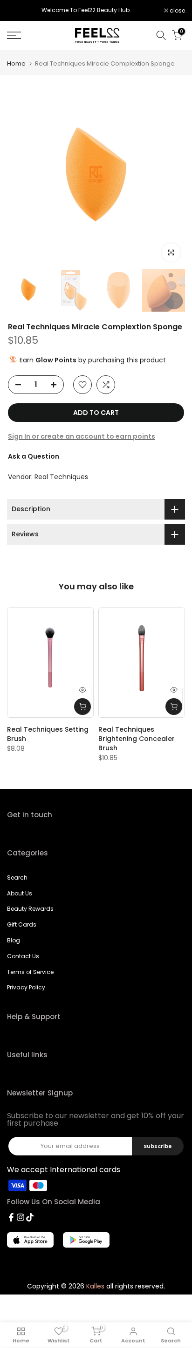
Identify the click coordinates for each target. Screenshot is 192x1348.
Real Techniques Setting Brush (48, 734)
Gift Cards (21, 924)
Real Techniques (61, 476)
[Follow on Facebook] (11, 1217)
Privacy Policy (26, 987)
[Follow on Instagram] (20, 1217)
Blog (13, 940)
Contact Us (23, 956)
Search (17, 877)
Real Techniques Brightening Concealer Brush (136, 739)
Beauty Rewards (30, 909)
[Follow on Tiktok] (30, 1217)
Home (16, 63)
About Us (19, 893)
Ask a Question (33, 456)
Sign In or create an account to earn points (81, 436)
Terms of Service (30, 972)
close (176, 10)
